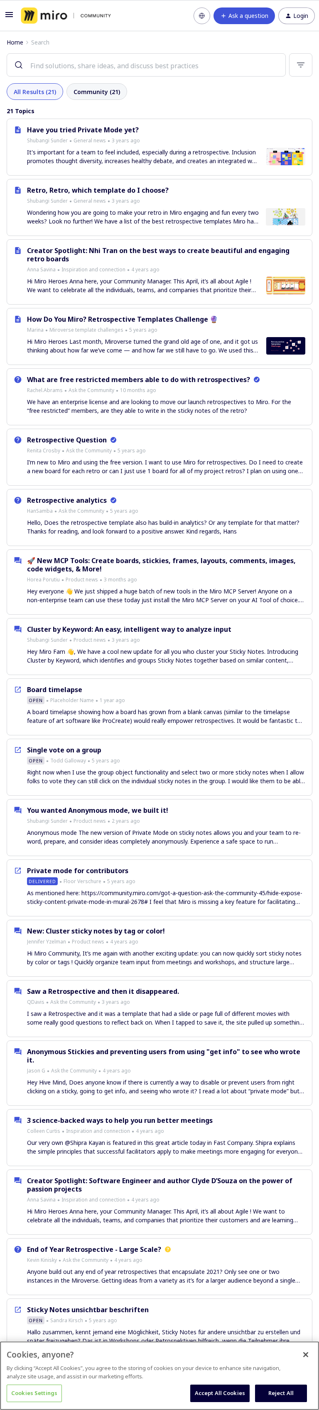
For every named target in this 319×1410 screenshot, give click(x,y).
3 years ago (126, 140)
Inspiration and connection (93, 269)
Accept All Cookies (220, 1393)
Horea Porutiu (43, 579)
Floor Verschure (82, 881)
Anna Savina (41, 269)
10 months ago (138, 390)
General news (90, 140)
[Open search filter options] (300, 65)
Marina (35, 329)
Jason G (36, 1070)
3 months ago (120, 579)
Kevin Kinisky (42, 1260)
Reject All (281, 1393)
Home (15, 42)
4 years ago (145, 269)
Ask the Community (91, 390)
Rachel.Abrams (45, 390)
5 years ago (143, 329)
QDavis (35, 1001)
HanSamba (40, 510)
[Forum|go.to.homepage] (66, 15)
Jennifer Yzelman (46, 941)
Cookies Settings (34, 1393)
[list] (83, 140)
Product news (82, 579)
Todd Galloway (68, 760)
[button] (9, 17)
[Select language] (202, 15)
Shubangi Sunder (47, 140)
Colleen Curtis (43, 1130)
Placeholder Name (72, 700)
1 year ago (112, 700)
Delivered (42, 881)
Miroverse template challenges (86, 329)
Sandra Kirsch (66, 1320)
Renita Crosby (43, 450)
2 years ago (126, 820)
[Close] (306, 1354)
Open (36, 700)
